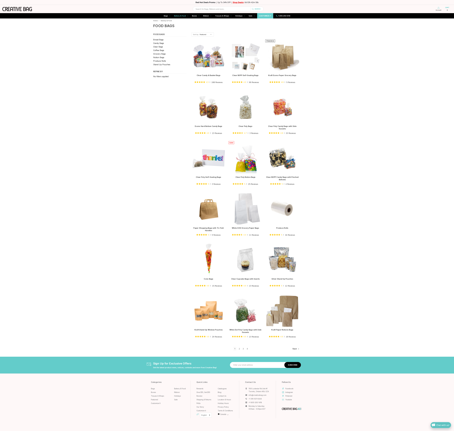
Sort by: (196, 34)
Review (199, 396)
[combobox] (228, 9)
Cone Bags (208, 279)
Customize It (265, 16)
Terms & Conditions (225, 411)
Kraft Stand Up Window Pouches (208, 330)
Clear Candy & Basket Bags (208, 75)
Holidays (238, 16)
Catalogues (222, 389)
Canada (223, 414)
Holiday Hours (223, 403)
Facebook (289, 389)
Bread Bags (158, 39)
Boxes (194, 16)
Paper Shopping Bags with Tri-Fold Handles (208, 229)
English (204, 415)
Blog (219, 392)
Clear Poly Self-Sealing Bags (208, 177)
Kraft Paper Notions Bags (282, 330)
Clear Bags (158, 47)
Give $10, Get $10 (203, 392)
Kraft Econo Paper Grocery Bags (282, 75)
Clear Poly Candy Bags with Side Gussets (282, 127)
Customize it (201, 411)
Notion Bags (158, 57)
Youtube (288, 400)
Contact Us (222, 396)
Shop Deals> (238, 2)
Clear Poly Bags (245, 126)
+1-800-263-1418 (255, 402)
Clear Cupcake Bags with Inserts (245, 279)
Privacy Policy (223, 407)
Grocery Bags (159, 54)
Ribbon (206, 16)
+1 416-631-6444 (255, 399)
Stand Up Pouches (161, 64)
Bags (166, 16)
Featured (154, 400)
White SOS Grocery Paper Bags (245, 228)
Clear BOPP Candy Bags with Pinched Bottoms (282, 178)
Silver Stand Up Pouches (282, 279)
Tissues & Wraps (222, 16)
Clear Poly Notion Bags (245, 177)
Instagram (289, 392)
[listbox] (206, 34)
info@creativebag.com (257, 395)
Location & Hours (224, 400)
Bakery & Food (180, 16)
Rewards (199, 389)
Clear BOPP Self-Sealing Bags (245, 75)
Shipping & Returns (203, 400)
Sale (250, 16)
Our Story (200, 407)
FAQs (198, 403)
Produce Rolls (159, 61)
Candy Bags (158, 43)
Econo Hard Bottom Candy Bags (208, 126)
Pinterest (288, 396)
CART (447, 9)
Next (294, 349)
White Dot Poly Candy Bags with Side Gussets (245, 331)
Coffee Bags (158, 50)
